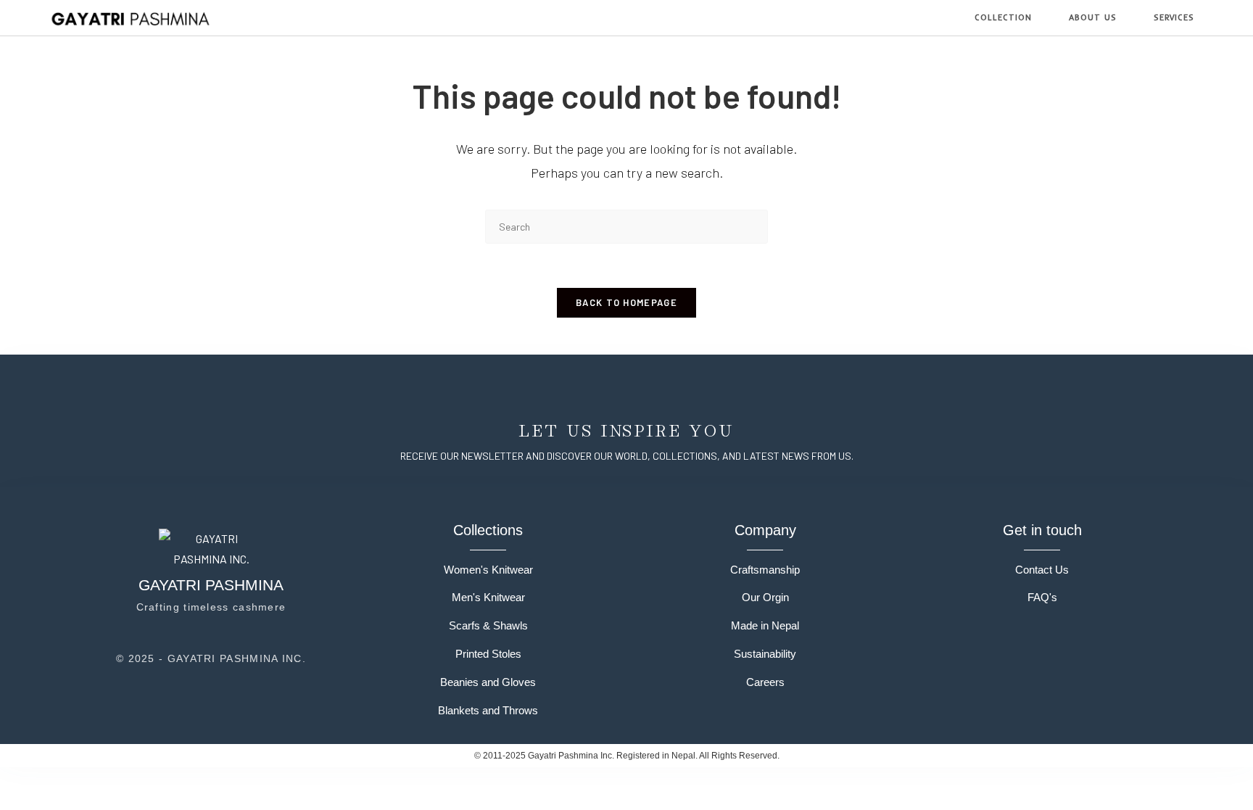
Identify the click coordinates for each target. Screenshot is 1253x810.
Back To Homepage (626, 302)
